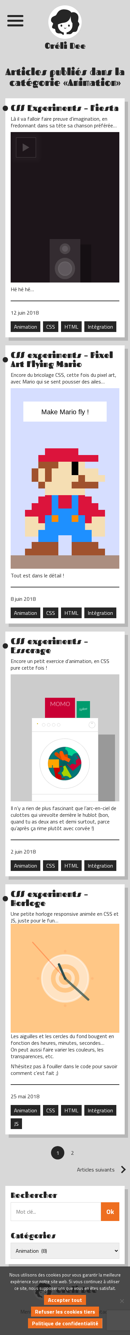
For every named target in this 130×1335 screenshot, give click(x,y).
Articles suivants (96, 1169)
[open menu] (15, 21)
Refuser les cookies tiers (65, 1312)
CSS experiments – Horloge (49, 899)
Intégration (100, 327)
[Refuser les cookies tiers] (121, 1301)
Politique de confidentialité (65, 1323)
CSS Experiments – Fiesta (65, 108)
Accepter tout (65, 1300)
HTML (71, 327)
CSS (50, 327)
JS (16, 1124)
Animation (25, 327)
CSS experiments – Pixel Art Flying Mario (62, 360)
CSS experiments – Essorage (49, 646)
